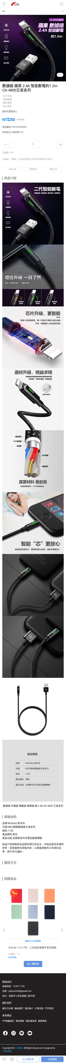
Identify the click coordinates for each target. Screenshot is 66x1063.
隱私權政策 (31, 1021)
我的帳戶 (29, 1008)
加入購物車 (28, 1059)
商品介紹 (12, 169)
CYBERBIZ (7, 1051)
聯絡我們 (19, 1008)
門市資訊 (49, 1008)
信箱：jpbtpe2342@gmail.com (16, 991)
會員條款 (20, 1021)
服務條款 (42, 1021)
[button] (62, 930)
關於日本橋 (7, 1008)
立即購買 (52, 1059)
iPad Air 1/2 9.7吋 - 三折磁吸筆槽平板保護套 (32, 947)
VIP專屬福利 (8, 1021)
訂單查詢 (39, 1008)
